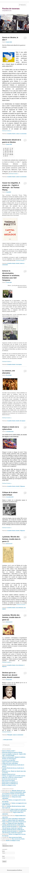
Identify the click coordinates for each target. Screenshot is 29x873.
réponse (19, 364)
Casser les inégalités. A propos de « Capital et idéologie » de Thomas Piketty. (11, 186)
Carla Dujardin (5, 803)
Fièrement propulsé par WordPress (14, 870)
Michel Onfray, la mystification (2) (10, 783)
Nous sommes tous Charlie (8, 780)
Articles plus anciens (7, 739)
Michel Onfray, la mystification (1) (10, 782)
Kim (3, 806)
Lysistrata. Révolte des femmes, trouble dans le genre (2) (11, 617)
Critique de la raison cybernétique (9, 493)
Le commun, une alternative (8, 371)
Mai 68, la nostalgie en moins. (9, 785)
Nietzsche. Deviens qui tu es (8, 774)
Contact (15, 31)
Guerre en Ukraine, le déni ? (8, 750)
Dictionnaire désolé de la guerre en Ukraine (11, 141)
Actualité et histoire (11, 133)
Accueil (4, 31)
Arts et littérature (19, 607)
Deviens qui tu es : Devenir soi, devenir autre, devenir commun (11, 674)
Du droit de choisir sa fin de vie (9, 779)
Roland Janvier (5, 795)
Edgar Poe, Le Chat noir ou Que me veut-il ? (12, 777)
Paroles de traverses (10, 8)
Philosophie (9, 734)
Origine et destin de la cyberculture (10, 428)
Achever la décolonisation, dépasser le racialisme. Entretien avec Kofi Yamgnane (11, 275)
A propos (10, 31)
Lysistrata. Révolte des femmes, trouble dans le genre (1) (11, 539)
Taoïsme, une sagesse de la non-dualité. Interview (13, 775)
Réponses (22, 486)
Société (17, 263)
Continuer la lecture (7, 130)
